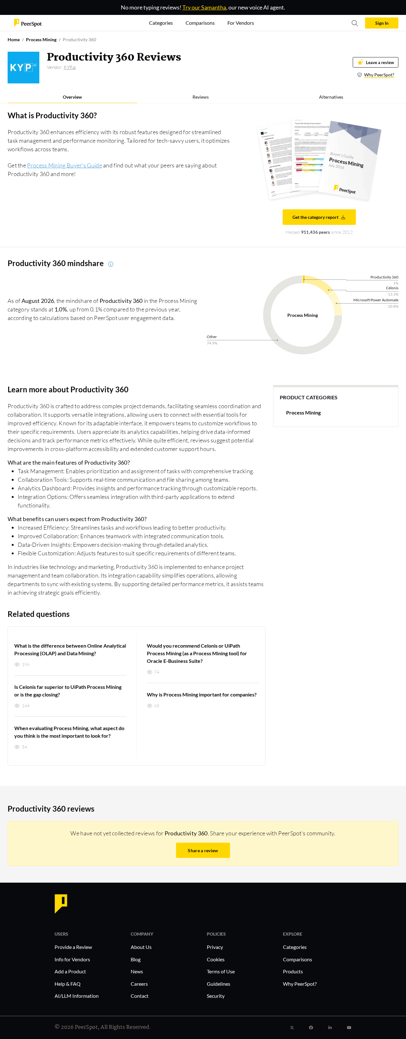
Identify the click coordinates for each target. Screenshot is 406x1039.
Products (293, 971)
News (137, 971)
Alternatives (331, 97)
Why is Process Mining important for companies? (202, 694)
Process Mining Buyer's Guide (64, 165)
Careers (139, 984)
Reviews (201, 97)
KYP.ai (70, 67)
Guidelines (218, 984)
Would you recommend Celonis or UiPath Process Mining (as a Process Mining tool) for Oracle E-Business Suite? (197, 653)
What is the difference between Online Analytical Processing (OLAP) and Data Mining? (70, 649)
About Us (141, 947)
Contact (139, 996)
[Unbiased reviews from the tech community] (28, 22)
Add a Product (70, 971)
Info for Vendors (72, 959)
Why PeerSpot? (379, 74)
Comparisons (297, 959)
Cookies (216, 959)
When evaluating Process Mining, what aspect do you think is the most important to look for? (69, 732)
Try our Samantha (204, 7)
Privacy (215, 947)
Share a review (203, 850)
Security (216, 996)
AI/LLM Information (77, 996)
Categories (295, 947)
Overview (72, 97)
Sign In (382, 23)
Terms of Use (221, 971)
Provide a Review (73, 947)
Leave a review (380, 62)
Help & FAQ (68, 984)
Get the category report (315, 217)
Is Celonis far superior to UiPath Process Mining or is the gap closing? (67, 690)
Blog (136, 959)
